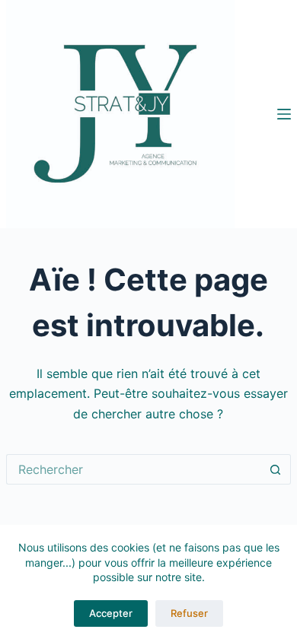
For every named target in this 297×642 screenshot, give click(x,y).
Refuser (189, 613)
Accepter (111, 613)
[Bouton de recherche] (275, 469)
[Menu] (284, 114)
